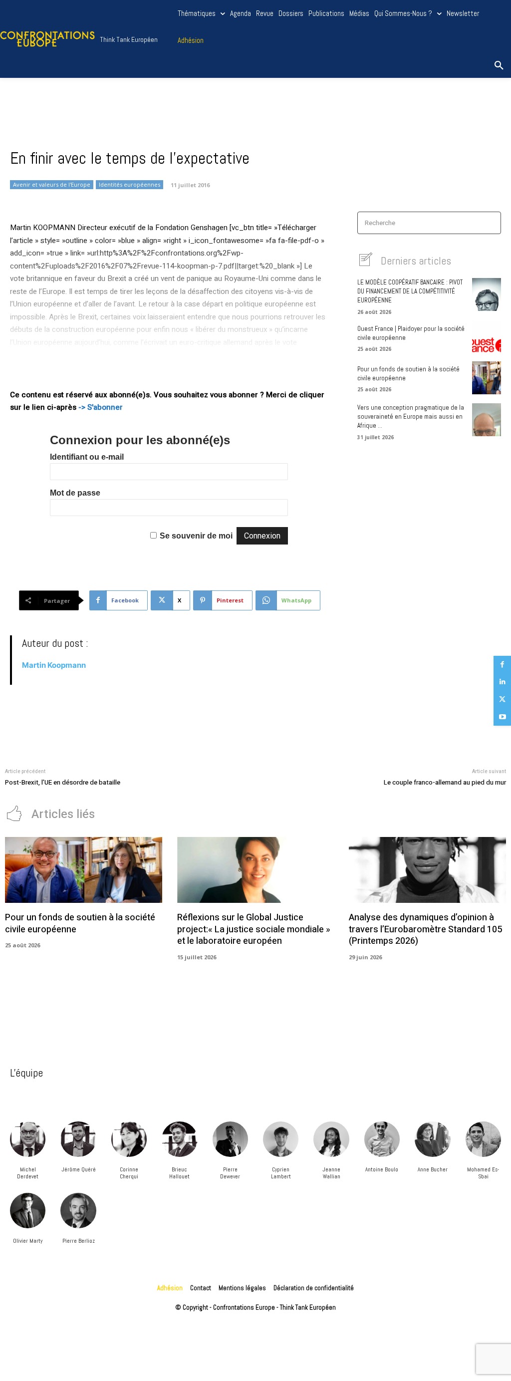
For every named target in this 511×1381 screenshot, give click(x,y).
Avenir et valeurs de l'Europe (51, 184)
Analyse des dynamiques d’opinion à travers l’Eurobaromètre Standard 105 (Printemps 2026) (425, 929)
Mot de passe (75, 493)
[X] (502, 699)
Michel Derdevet (27, 1173)
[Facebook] (502, 664)
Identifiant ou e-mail (87, 457)
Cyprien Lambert (281, 1173)
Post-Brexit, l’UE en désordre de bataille (62, 782)
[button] (499, 66)
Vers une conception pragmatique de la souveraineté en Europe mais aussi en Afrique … (410, 416)
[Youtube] (502, 717)
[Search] (490, 223)
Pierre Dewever (230, 1173)
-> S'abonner (100, 407)
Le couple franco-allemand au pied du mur (445, 782)
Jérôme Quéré (78, 1169)
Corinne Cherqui (129, 1173)
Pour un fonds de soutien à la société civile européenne (80, 923)
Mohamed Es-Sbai (483, 1173)
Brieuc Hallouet (179, 1173)
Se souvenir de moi (196, 536)
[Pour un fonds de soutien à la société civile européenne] (486, 377)
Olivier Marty (27, 1240)
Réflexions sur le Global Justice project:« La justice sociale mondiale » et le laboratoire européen (253, 929)
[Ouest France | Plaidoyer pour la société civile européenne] (486, 337)
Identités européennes (129, 184)
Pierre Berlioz (78, 1240)
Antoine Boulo (381, 1169)
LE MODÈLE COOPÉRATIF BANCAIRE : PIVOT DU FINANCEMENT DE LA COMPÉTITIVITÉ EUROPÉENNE (410, 291)
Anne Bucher (433, 1169)
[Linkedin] (502, 682)
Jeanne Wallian (331, 1173)
